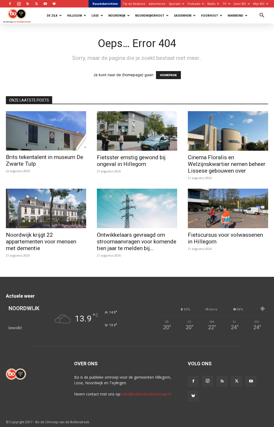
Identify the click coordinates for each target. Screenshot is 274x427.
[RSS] (28, 3)
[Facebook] (10, 3)
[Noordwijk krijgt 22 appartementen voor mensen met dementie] (46, 208)
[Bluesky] (54, 3)
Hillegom (74, 15)
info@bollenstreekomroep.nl (146, 394)
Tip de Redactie (134, 4)
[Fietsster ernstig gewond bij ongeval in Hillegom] (137, 131)
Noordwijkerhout (149, 15)
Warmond (235, 15)
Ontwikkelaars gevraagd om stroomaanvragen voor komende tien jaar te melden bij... (136, 241)
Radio (211, 4)
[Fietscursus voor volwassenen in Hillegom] (228, 208)
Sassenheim (182, 15)
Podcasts (194, 4)
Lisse (95, 15)
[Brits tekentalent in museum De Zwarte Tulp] (46, 130)
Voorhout (209, 15)
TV (224, 4)
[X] (36, 3)
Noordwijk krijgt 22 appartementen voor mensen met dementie (41, 241)
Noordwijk (116, 15)
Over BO (240, 4)
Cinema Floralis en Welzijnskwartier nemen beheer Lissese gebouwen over (226, 164)
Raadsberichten (105, 4)
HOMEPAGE (168, 75)
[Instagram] (19, 3)
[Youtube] (45, 3)
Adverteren (157, 4)
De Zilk (52, 15)
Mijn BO (258, 4)
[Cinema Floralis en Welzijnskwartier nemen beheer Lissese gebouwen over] (228, 131)
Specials (174, 4)
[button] (261, 15)
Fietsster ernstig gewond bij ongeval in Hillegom (131, 160)
